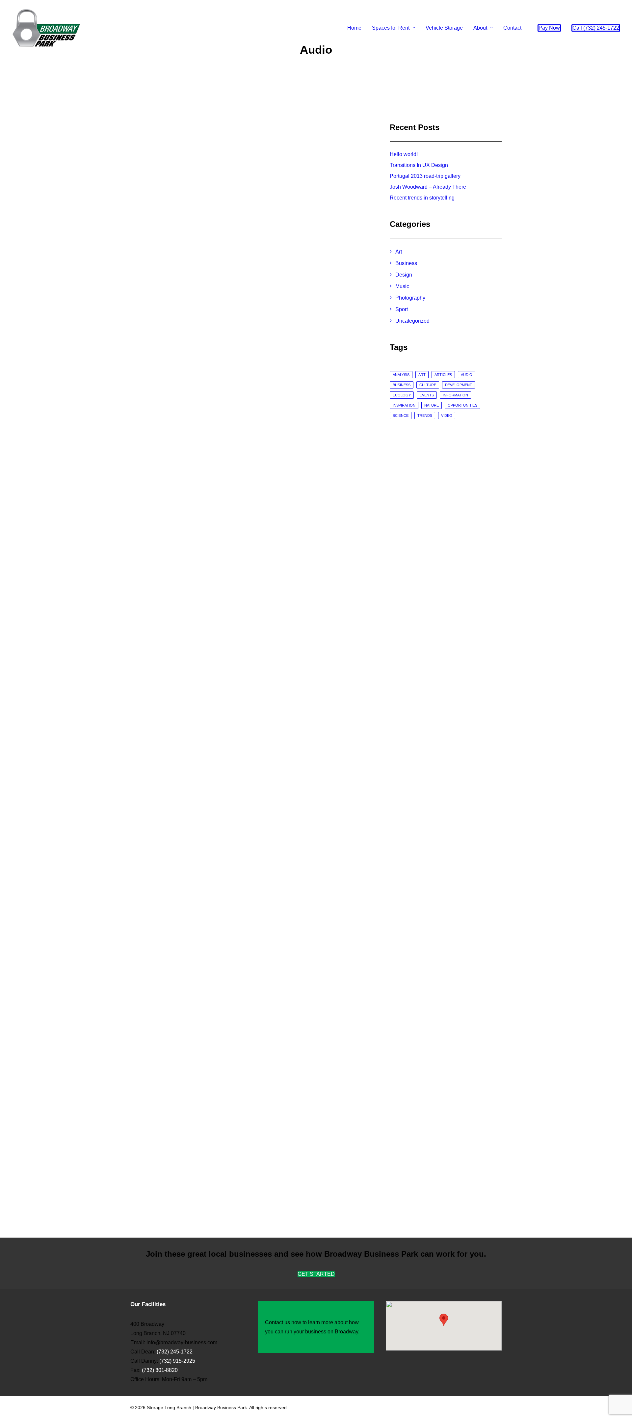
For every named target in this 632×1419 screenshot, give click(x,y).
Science (400, 415)
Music (402, 286)
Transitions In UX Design (419, 165)
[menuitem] (354, 28)
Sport (401, 309)
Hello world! (404, 154)
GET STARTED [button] (316, 1274)
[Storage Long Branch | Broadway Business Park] (46, 28)
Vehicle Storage (444, 28)
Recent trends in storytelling (422, 198)
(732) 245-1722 (175, 1351)
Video (446, 415)
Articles (443, 375)
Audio (466, 375)
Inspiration (404, 405)
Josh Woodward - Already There (202, 380)
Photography (410, 298)
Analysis (401, 375)
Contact (512, 28)
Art (398, 251)
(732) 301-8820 (159, 1370)
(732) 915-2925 (177, 1361)
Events (427, 395)
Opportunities (462, 405)
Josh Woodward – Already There (428, 187)
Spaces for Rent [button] (390, 28)
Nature (431, 405)
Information (455, 395)
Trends (424, 415)
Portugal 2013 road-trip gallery (425, 176)
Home (354, 28)
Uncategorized (412, 321)
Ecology (402, 395)
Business (406, 263)
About (480, 28)
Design (403, 275)
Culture (427, 385)
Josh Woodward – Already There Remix (216, 931)
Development (458, 385)
